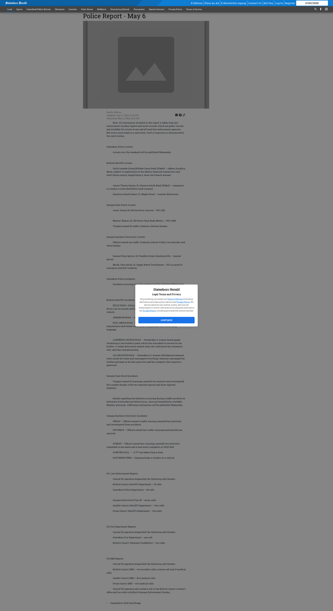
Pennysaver (139, 9)
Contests (73, 9)
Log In (279, 3)
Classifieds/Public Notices (39, 9)
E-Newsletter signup (233, 3)
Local (9, 9)
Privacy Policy (183, 302)
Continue (166, 320)
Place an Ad (211, 3)
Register (290, 3)
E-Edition (197, 3)
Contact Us (255, 3)
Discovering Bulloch (120, 9)
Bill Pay (268, 3)
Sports (19, 9)
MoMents (101, 9)
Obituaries (60, 9)
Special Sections (156, 9)
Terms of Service (175, 299)
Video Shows (87, 9)
